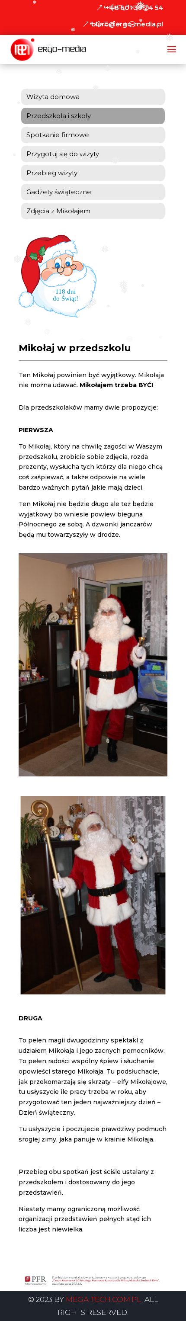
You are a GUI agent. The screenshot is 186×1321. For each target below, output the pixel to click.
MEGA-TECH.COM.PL (103, 1299)
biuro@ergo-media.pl (127, 24)
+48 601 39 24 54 (134, 7)
